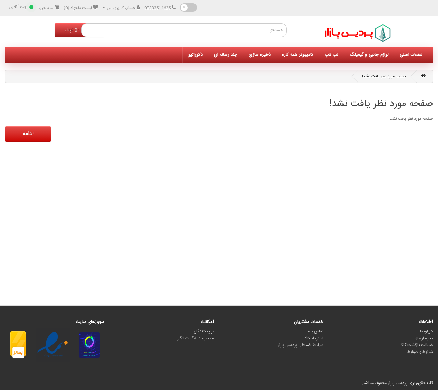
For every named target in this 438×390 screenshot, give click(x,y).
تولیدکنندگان (204, 331)
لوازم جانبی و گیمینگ (369, 55)
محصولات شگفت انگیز (195, 338)
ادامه (28, 133)
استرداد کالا (314, 338)
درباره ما (426, 331)
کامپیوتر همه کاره (297, 55)
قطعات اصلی (411, 55)
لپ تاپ (331, 55)
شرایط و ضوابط (420, 352)
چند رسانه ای (225, 55)
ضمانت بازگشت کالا (417, 345)
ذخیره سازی (260, 55)
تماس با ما (315, 331)
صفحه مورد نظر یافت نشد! (384, 76)
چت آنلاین (18, 6)
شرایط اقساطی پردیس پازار (300, 345)
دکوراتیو (195, 55)
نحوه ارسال (424, 338)
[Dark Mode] (188, 7)
